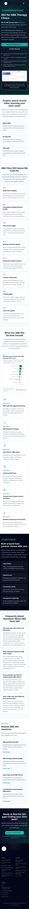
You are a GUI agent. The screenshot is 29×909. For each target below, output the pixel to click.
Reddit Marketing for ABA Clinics (7, 875)
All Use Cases (19, 876)
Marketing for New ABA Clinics (21, 864)
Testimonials (5, 894)
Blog (3, 885)
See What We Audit (14, 49)
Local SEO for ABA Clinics (6, 863)
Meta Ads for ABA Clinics (7, 873)
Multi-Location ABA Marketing (20, 873)
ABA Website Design (6, 865)
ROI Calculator (5, 892)
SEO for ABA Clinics (6, 860)
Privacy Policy (5, 896)
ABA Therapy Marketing (7, 867)
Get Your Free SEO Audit (13, 44)
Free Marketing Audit (7, 890)
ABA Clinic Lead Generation (19, 861)
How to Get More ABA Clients (21, 867)
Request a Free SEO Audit (13, 833)
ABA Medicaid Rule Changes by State (6, 888)
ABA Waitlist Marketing (21, 870)
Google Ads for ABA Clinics (6, 870)
